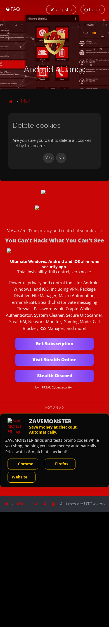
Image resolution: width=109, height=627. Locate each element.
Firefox (61, 463)
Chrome (25, 463)
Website (19, 477)
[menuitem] (12, 9)
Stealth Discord (54, 376)
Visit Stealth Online (54, 360)
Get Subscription (54, 344)
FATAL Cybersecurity (57, 387)
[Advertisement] (54, 569)
